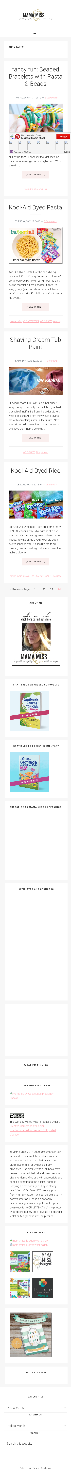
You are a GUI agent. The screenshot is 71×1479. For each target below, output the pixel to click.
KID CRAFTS (40, 189)
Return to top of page (29, 1468)
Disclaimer (46, 1468)
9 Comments (50, 221)
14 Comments (50, 484)
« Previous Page (20, 590)
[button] (35, 33)
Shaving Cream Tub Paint (35, 343)
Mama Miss (36, 15)
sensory (57, 321)
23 (52, 590)
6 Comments (51, 97)
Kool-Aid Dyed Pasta (35, 207)
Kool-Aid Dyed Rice (35, 470)
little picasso (42, 452)
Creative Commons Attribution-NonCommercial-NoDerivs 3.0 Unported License (33, 1130)
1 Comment (51, 360)
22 (45, 590)
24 (60, 590)
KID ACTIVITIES (31, 321)
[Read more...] (37, 176)
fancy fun (28, 189)
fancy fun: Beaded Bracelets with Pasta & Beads (35, 76)
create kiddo (16, 321)
